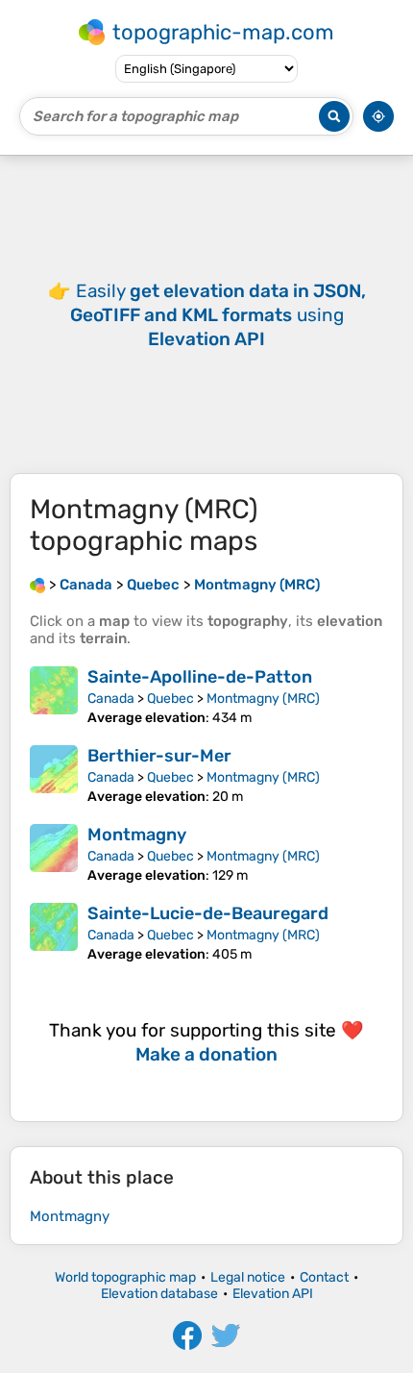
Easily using (218, 315)
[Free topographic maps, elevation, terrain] (37, 584)
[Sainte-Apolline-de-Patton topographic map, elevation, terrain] (54, 696)
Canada (110, 698)
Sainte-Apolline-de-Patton (199, 676)
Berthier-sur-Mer (159, 755)
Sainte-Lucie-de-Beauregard (207, 913)
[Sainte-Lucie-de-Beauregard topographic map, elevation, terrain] (54, 932)
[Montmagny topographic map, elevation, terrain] (54, 854)
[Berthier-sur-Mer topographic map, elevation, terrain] (54, 775)
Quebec (170, 698)
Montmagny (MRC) (263, 698)
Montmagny (136, 834)
